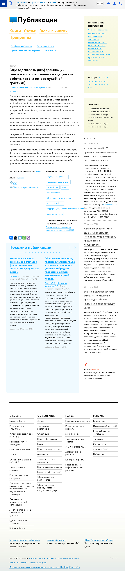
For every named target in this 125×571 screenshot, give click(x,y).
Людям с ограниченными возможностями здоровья (21, 512)
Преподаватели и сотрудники (18, 443)
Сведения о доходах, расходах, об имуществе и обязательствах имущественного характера (21, 489)
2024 (95, 81)
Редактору (114, 558)
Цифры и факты (17, 420)
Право (38, 171)
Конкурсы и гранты (74, 459)
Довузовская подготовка (43, 427)
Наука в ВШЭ (50, 50)
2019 (101, 84)
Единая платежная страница (18, 522)
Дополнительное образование (46, 460)
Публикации (37, 19)
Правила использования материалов (25, 50)
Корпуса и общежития (20, 449)
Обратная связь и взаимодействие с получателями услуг (47, 487)
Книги (15, 30)
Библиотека (99, 420)
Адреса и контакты (37, 558)
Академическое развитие (73, 453)
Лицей (40, 420)
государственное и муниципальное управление (97, 36)
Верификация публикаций (21, 46)
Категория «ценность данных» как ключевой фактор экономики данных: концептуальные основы (24, 265)
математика (93, 54)
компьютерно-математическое (96, 50)
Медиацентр (99, 443)
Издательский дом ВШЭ (105, 426)
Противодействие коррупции (18, 476)
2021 (90, 84)
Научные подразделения (77, 420)
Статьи (30, 30)
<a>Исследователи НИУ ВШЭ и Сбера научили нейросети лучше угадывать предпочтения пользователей (100, 236)
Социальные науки (99, 123)
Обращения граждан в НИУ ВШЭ (20, 461)
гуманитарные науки (97, 42)
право (91, 57)
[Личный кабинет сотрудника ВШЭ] (114, 3)
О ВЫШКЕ (15, 415)
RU (98, 3)
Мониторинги (72, 433)
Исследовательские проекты (75, 427)
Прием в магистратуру (48, 449)
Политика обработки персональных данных (28, 562)
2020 (95, 84)
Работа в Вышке (17, 528)
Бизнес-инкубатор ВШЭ (49, 472)
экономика (93, 60)
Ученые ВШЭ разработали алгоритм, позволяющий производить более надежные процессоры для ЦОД (99, 299)
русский (20, 178)
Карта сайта (74, 567)
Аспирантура (43, 454)
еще (90, 87)
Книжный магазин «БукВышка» (101, 432)
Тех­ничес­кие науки (99, 126)
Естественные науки (100, 111)
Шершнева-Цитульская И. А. (56, 284)
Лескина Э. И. (15, 276)
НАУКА (69, 415)
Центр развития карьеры (49, 466)
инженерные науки (96, 45)
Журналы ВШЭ (100, 449)
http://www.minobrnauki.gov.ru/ (24, 539)
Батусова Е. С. (50, 283)
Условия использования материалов (63, 558)
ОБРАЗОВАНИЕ (46, 415)
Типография (99, 438)
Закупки (13, 454)
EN (102, 3)
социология (100, 57)
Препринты (20, 37)
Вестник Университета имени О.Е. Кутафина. (28, 87)
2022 (106, 81)
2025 (90, 81)
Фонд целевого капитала (17, 469)
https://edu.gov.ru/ (56, 539)
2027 (101, 77)
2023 (101, 81)
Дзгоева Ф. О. (15, 91)
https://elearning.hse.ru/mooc (98, 539)
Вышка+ (41, 443)
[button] (26, 252)
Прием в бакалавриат (48, 438)
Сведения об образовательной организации (18, 502)
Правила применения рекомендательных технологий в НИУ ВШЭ (38, 567)
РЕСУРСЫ (99, 415)
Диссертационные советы (74, 440)
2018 (106, 84)
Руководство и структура (16, 427)
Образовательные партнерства (46, 478)
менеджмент (105, 54)
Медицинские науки (100, 114)
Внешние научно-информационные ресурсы (74, 467)
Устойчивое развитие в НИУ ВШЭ (21, 435)
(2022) (60, 228)
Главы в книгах (53, 30)
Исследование (110, 204)
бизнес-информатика (98, 29)
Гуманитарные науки (100, 108)
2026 (106, 77)
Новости (89, 138)
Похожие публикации (30, 247)
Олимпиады (43, 433)
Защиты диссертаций (75, 446)
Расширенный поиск (45, 46)
